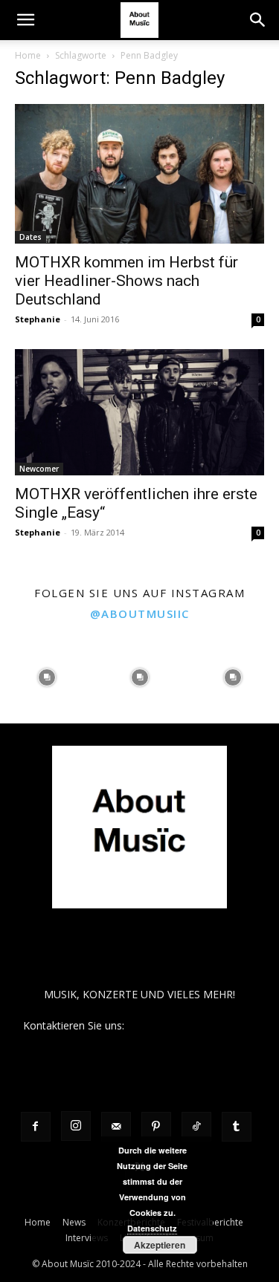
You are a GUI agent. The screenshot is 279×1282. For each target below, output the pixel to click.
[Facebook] (36, 1127)
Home (28, 55)
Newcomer (39, 468)
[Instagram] (76, 1126)
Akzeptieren (159, 1245)
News (74, 1222)
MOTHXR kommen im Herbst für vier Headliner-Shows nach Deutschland (126, 280)
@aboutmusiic (140, 613)
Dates (30, 237)
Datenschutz (152, 1228)
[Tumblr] (236, 1127)
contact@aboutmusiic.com (191, 1025)
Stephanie (37, 319)
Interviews (86, 1237)
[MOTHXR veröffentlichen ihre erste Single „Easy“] (139, 412)
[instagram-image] (46, 677)
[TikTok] (196, 1127)
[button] (25, 20)
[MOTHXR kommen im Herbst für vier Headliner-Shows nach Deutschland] (139, 174)
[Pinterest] (156, 1127)
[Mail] (116, 1127)
